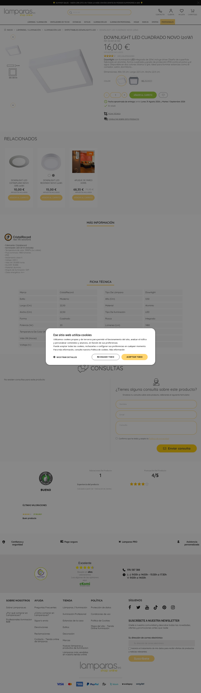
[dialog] (100, 346)
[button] (65, 356)
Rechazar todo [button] (105, 357)
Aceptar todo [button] (134, 357)
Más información (117, 349)
